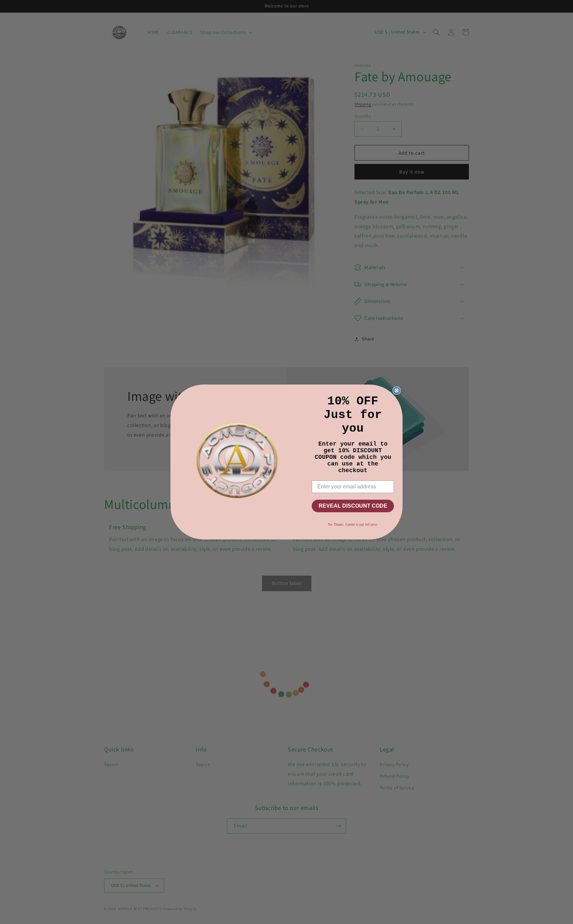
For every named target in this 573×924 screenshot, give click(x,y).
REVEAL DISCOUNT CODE (353, 506)
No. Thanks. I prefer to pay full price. (353, 524)
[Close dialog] (396, 390)
